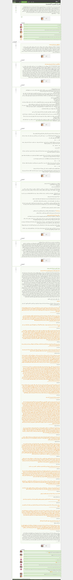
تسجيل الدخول (14, 0)
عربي (56, 0)
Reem (46, 545)
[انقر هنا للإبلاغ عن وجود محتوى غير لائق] (16, 12)
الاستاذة (46, 55)
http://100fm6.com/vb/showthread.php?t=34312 (44, 120)
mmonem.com (35, 579)
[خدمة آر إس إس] (57, 1)
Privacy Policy (40, 579)
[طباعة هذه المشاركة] (15, 12)
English (59, 0)
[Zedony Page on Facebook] (56, 1)
